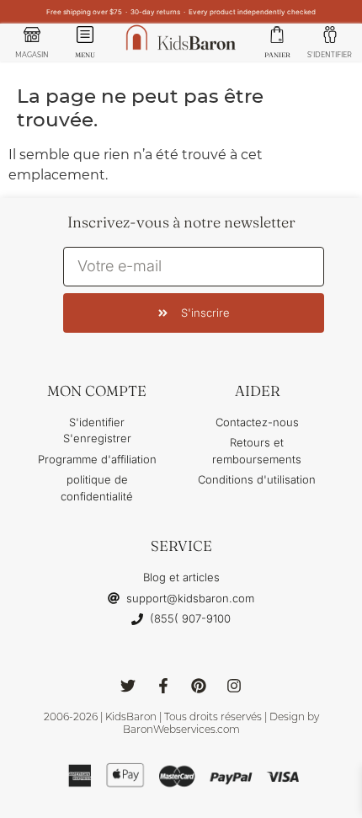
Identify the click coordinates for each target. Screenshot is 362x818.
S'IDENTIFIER (329, 55)
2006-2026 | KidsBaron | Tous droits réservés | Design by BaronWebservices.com (181, 722)
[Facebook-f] (163, 685)
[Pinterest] (198, 685)
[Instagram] (234, 685)
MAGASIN (32, 55)
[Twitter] (128, 685)
